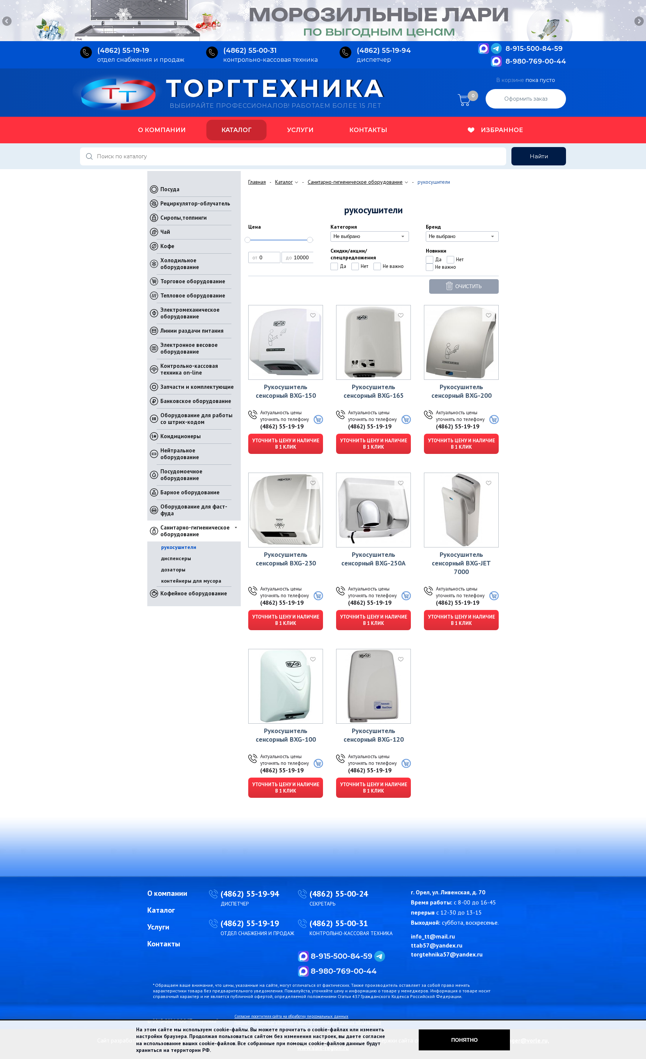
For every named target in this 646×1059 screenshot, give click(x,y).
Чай (165, 231)
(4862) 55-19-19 (282, 426)
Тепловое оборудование (192, 295)
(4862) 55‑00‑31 (250, 50)
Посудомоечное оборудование (181, 475)
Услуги (300, 130)
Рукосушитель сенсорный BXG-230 (286, 558)
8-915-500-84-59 (534, 49)
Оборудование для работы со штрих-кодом (196, 418)
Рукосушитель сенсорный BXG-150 (286, 391)
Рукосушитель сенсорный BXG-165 (374, 391)
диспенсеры (176, 558)
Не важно (393, 266)
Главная (257, 181)
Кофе (167, 246)
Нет (364, 266)
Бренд (433, 226)
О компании (162, 130)
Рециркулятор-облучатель (195, 203)
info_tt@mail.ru (433, 936)
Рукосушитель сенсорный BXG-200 (461, 391)
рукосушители (178, 547)
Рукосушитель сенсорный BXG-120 (374, 735)
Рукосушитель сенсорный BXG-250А (373, 558)
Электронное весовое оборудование (189, 348)
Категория (343, 226)
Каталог (236, 130)
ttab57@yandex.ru (436, 945)
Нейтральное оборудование (179, 454)
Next (638, 21)
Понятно (464, 1040)
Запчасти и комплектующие (197, 386)
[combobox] (369, 236)
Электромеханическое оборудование (189, 313)
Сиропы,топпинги (183, 217)
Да (343, 266)
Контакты (368, 130)
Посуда (169, 189)
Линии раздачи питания (192, 330)
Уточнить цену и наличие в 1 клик (285, 443)
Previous (7, 21)
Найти (539, 156)
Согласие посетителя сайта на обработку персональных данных (291, 1016)
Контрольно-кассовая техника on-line (189, 369)
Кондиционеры (180, 436)
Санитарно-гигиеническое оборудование (195, 531)
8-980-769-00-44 (535, 61)
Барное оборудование (189, 492)
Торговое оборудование (192, 281)
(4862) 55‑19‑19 (123, 50)
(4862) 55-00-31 (339, 923)
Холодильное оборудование (179, 264)
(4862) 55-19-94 (250, 893)
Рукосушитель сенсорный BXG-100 (286, 735)
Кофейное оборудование (193, 593)
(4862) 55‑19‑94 (384, 50)
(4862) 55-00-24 (339, 893)
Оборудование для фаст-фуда (193, 510)
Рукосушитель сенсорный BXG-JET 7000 (461, 563)
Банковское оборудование (195, 401)
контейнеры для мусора (191, 580)
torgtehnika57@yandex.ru (447, 954)
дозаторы (173, 569)
